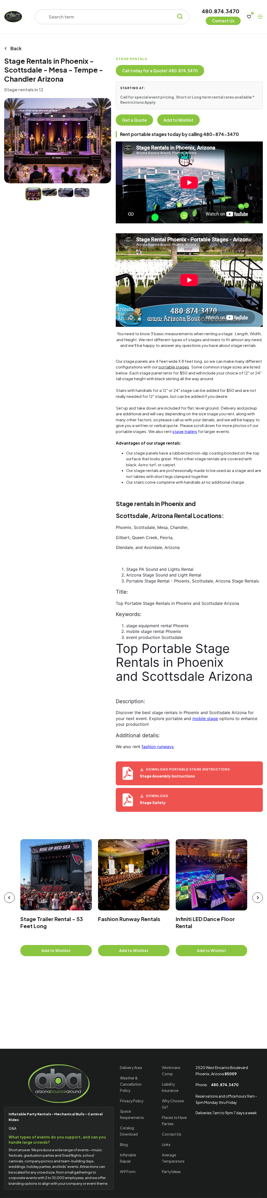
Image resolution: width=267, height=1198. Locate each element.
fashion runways (158, 746)
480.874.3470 (220, 11)
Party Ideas (171, 1171)
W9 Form (128, 1171)
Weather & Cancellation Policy (131, 1084)
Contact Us (171, 1134)
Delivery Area (131, 1067)
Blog (124, 1144)
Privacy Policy (131, 1100)
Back (16, 48)
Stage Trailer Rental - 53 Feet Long (51, 922)
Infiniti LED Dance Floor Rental (205, 922)
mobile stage (205, 718)
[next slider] (257, 897)
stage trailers (184, 431)
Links (166, 1144)
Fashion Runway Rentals (129, 919)
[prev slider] (9, 897)
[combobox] (108, 17)
